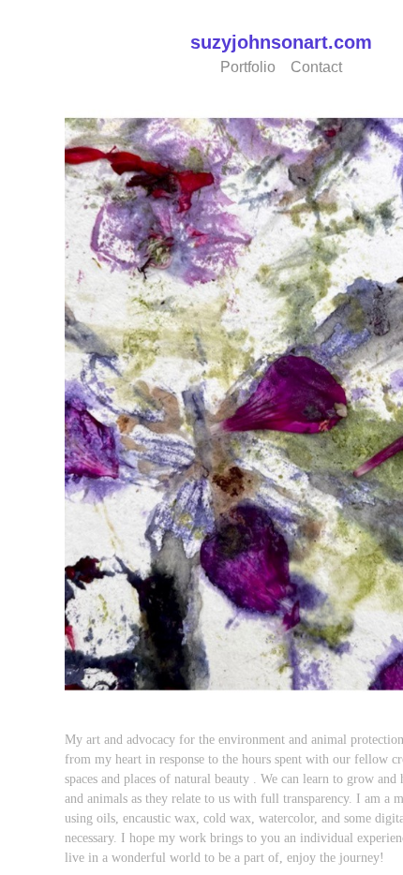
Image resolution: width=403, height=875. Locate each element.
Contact (319, 67)
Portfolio (246, 67)
